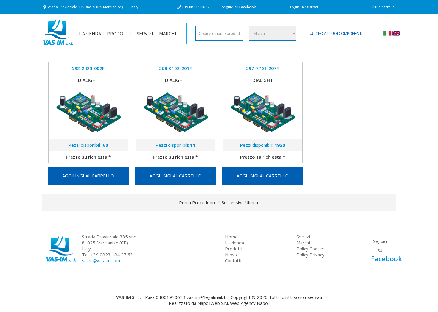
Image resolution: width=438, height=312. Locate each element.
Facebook (247, 7)
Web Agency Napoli (250, 303)
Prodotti (233, 249)
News (231, 255)
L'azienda (234, 243)
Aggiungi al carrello (88, 176)
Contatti (233, 260)
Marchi (303, 243)
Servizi (303, 237)
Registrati (310, 7)
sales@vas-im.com (101, 260)
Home (231, 237)
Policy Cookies (311, 249)
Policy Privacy (310, 255)
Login (294, 7)
